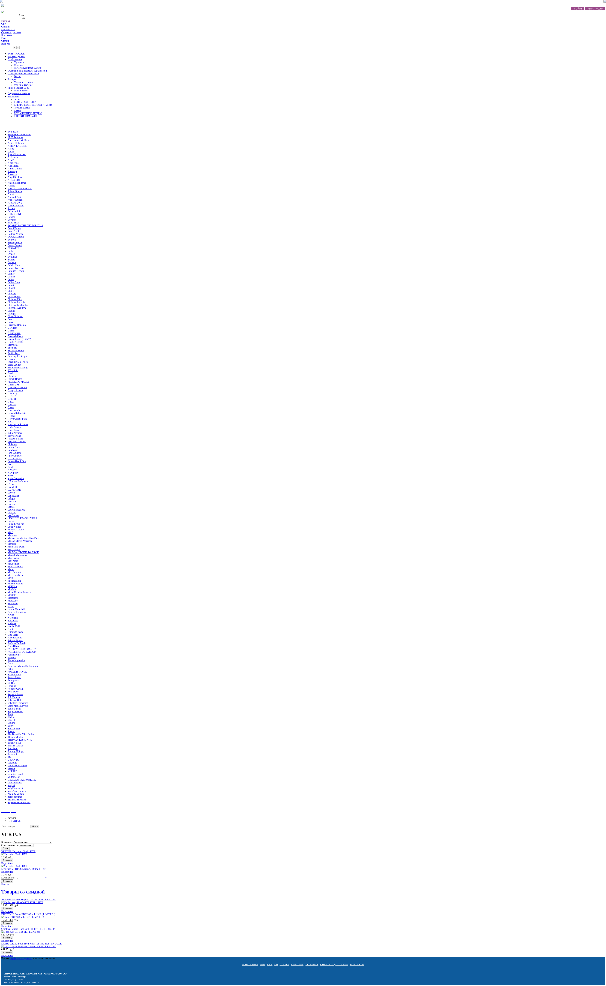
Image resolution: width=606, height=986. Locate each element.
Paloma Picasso (15, 640)
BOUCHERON (16, 236)
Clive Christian (15, 316)
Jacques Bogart (15, 438)
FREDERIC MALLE (19, 381)
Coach (11, 319)
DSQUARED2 (15, 342)
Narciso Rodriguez (17, 612)
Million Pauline (15, 583)
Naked (11, 606)
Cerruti (11, 285)
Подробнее (7, 863)
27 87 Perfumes (15, 137)
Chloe (11, 290)
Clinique (12, 313)
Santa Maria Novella (18, 705)
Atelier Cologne (16, 199)
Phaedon (12, 657)
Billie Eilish (13, 222)
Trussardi (12, 754)
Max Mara (13, 560)
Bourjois (12, 239)
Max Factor (13, 558)
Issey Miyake (14, 435)
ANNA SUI (14, 180)
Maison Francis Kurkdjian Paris (23, 538)
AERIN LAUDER (17, 145)
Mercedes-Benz (15, 575)
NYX (10, 629)
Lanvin (11, 504)
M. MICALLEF (16, 529)
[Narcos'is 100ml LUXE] (14, 854)
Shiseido (12, 720)
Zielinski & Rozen (17, 799)
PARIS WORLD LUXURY (22, 649)
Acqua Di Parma (16, 143)
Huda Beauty (14, 427)
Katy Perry (13, 472)
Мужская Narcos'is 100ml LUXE (23, 869)
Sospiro (11, 731)
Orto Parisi (13, 634)
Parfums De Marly (17, 643)
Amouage (12, 171)
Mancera (12, 543)
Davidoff (12, 327)
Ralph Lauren (14, 674)
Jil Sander (12, 444)
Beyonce (12, 219)
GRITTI (12, 398)
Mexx (10, 578)
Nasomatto (13, 617)
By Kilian (12, 256)
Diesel (11, 330)
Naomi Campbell (16, 609)
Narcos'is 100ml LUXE (18, 851)
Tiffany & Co (14, 742)
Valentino (12, 762)
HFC (10, 421)
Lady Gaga (13, 495)
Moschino (13, 603)
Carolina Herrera (16, 271)
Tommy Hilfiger (16, 751)
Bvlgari (11, 254)
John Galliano (14, 452)
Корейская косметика (19, 802)
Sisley (11, 725)
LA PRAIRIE (14, 489)
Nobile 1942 (14, 626)
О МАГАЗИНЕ (250, 964)
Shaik (10, 714)
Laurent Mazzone (16, 509)
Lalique (11, 498)
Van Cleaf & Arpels (17, 765)
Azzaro (11, 208)
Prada (10, 663)
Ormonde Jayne (15, 632)
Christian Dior (15, 299)
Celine (11, 279)
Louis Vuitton (14, 526)
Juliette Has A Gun (17, 461)
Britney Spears (15, 242)
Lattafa (11, 506)
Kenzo (11, 475)
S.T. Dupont (14, 697)
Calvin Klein (14, 265)
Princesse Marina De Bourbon (23, 666)
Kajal (10, 467)
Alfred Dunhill (15, 168)
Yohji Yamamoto (16, 788)
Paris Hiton (13, 646)
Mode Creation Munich (19, 592)
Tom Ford (13, 748)
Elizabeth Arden (16, 350)
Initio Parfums (15, 433)
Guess (11, 407)
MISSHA (12, 586)
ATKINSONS (15, 202)
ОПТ (262, 964)
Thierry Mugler (15, 737)
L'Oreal (11, 484)
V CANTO (13, 759)
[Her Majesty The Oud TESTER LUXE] (22, 902)
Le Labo (12, 512)
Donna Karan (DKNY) (19, 339)
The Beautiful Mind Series (21, 734)
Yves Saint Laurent (17, 791)
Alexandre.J (14, 165)
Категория (6, 842)
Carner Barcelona (16, 268)
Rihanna (12, 686)
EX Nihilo (13, 370)
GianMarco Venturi (17, 387)
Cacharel (12, 262)
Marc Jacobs (14, 549)
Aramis (11, 185)
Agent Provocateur (17, 154)
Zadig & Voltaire (16, 794)
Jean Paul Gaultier (17, 441)
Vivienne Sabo (15, 782)
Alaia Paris (13, 163)
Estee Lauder (14, 364)
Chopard (12, 293)
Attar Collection (16, 205)
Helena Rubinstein (17, 413)
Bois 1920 (13, 131)
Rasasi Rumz (14, 677)
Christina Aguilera (17, 308)
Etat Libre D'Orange (18, 367)
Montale (12, 595)
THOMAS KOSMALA (20, 740)
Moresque (13, 600)
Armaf (11, 194)
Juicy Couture (14, 455)
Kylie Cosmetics (16, 478)
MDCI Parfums (15, 566)
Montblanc (13, 597)
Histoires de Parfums (18, 424)
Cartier (11, 273)
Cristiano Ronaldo (17, 325)
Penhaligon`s (14, 654)
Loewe (11, 521)
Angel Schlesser (16, 177)
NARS (11, 614)
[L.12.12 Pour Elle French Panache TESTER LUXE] (28, 946)
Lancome (12, 501)
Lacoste (11, 492)
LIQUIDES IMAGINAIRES (22, 518)
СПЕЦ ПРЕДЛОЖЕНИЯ (304, 964)
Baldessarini (14, 211)
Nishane (12, 623)
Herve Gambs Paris (17, 418)
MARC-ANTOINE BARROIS (23, 552)
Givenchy (12, 393)
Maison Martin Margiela (20, 541)
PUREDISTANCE (17, 671)
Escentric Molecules (18, 362)
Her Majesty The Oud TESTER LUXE (28, 899)
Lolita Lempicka (16, 524)
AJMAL (12, 160)
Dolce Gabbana (15, 336)
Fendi (10, 373)
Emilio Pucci (14, 353)
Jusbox (11, 464)
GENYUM (13, 384)
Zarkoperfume (15, 796)
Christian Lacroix (16, 302)
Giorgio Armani (15, 390)
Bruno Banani (15, 245)
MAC (10, 532)
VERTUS (13, 771)
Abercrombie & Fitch (18, 140)
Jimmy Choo (14, 447)
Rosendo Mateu (15, 694)
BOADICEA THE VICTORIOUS (25, 225)
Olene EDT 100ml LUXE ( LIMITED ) (28, 914)
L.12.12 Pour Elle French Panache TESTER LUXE (31, 943)
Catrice (11, 276)
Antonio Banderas (17, 182)
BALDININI (14, 214)
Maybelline (13, 563)
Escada (11, 359)
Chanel (11, 288)
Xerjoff (11, 785)
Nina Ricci (13, 620)
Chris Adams (14, 296)
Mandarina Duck (16, 546)
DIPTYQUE (14, 333)
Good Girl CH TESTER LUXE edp (28, 929)
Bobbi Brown (14, 228)
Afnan (11, 151)
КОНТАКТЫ (357, 964)
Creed (11, 322)
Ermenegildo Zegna (17, 356)
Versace (11, 768)
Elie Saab (12, 347)
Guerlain (12, 404)
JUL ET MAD (15, 458)
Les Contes (13, 515)
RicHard (12, 683)
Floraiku (12, 376)
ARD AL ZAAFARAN (20, 188)
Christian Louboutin (18, 305)
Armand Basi (14, 197)
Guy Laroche (14, 410)
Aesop (11, 148)
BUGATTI (13, 248)
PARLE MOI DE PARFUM (22, 651)
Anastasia (12, 174)
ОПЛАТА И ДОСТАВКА (334, 964)
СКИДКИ (272, 964)
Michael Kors (14, 580)
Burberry (12, 251)
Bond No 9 (13, 231)
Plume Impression (16, 660)
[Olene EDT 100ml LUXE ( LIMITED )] (22, 917)
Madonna (12, 535)
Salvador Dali (14, 700)
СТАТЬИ (284, 964)
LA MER (12, 487)
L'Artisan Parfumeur (18, 481)
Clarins (11, 310)
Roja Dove (13, 691)
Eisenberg (13, 344)
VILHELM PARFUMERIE (22, 779)
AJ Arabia (13, 157)
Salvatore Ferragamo (18, 703)
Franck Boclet (15, 379)
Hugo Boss (13, 430)
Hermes (11, 416)
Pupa (10, 668)
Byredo (11, 259)
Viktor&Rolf (14, 777)
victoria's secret (15, 774)
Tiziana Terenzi (15, 745)
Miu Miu (12, 589)
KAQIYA (13, 470)
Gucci (11, 401)
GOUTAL (13, 396)
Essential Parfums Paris (19, 134)
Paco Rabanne (15, 637)
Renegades (13, 680)
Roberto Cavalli (15, 688)
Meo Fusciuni (14, 572)
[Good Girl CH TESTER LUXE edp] (20, 931)
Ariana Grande (15, 191)
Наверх (5, 884)
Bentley (11, 217)
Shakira (11, 717)
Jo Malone (13, 450)
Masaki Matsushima (17, 555)
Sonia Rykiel (14, 728)
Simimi (11, 722)
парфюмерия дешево (21, 958)
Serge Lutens (14, 708)
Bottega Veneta (15, 234)
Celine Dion (14, 282)
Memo (11, 569)
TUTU (11, 757)
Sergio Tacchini (15, 711)
